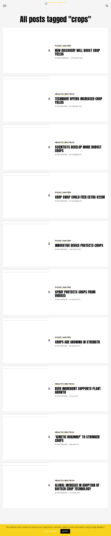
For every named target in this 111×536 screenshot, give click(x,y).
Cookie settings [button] (50, 531)
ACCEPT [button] (65, 531)
